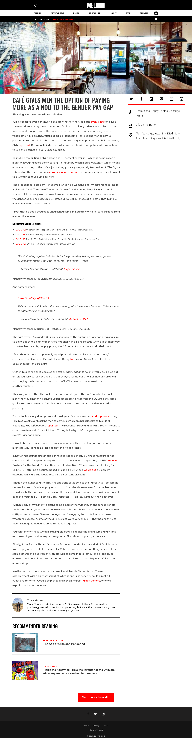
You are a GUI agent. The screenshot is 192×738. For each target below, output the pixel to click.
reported (24, 145)
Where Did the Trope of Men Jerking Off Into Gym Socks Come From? (54, 229)
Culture (37, 13)
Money (114, 13)
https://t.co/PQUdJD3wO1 (33, 298)
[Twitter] (131, 99)
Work (46, 19)
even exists (98, 121)
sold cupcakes (100, 416)
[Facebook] (141, 99)
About (86, 726)
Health (76, 13)
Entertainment (57, 13)
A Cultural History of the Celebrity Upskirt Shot (44, 234)
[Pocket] (161, 99)
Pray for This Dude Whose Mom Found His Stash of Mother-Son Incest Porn (58, 239)
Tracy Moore (56, 19)
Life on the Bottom (147, 124)
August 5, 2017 (78, 319)
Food (128, 13)
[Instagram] (181, 99)
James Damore (91, 580)
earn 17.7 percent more (63, 172)
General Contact (96, 730)
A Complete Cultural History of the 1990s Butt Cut (45, 243)
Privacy (96, 726)
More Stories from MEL (96, 697)
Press (106, 726)
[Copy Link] (171, 99)
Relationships (95, 13)
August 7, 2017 (72, 268)
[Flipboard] (151, 99)
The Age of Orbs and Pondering (64, 643)
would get (90, 469)
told (72, 359)
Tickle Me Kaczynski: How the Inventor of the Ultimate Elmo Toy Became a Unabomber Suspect (79, 671)
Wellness (144, 13)
